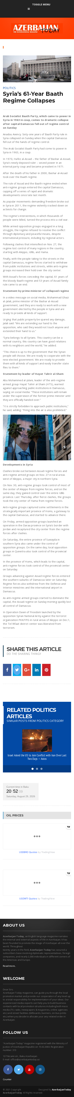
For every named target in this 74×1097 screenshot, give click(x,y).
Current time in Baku (17, 786)
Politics (9, 88)
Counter (7, 1079)
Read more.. (9, 965)
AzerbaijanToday (61, 1089)
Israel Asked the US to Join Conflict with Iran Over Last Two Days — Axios (37, 757)
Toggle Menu (41, 4)
